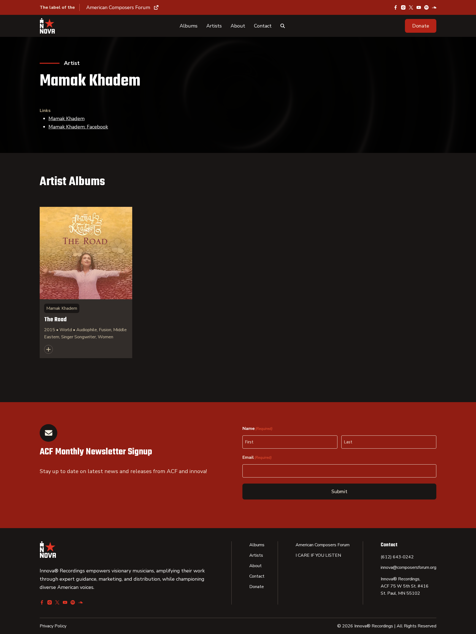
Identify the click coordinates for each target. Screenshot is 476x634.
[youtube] (418, 7)
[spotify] (426, 7)
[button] (420, 26)
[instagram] (403, 7)
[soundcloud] (434, 7)
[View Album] (86, 282)
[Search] (282, 25)
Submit (339, 491)
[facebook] (395, 7)
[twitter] (411, 7)
